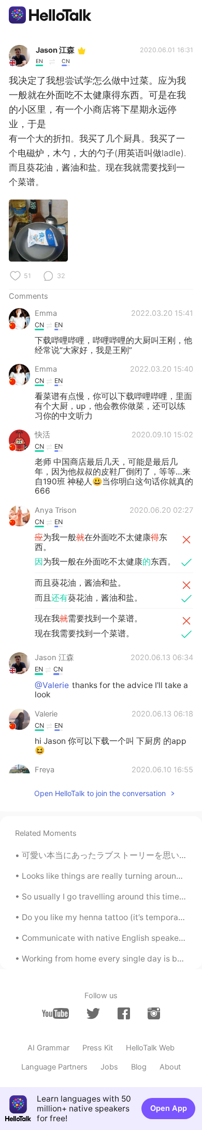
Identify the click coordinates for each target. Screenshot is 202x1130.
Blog (139, 1067)
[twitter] (93, 1013)
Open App (168, 1108)
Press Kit (97, 1047)
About (170, 1067)
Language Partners (54, 1067)
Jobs (109, 1067)
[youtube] (55, 1013)
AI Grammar (48, 1047)
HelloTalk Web (150, 1047)
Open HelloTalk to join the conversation (100, 793)
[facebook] (124, 1013)
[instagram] (154, 1013)
